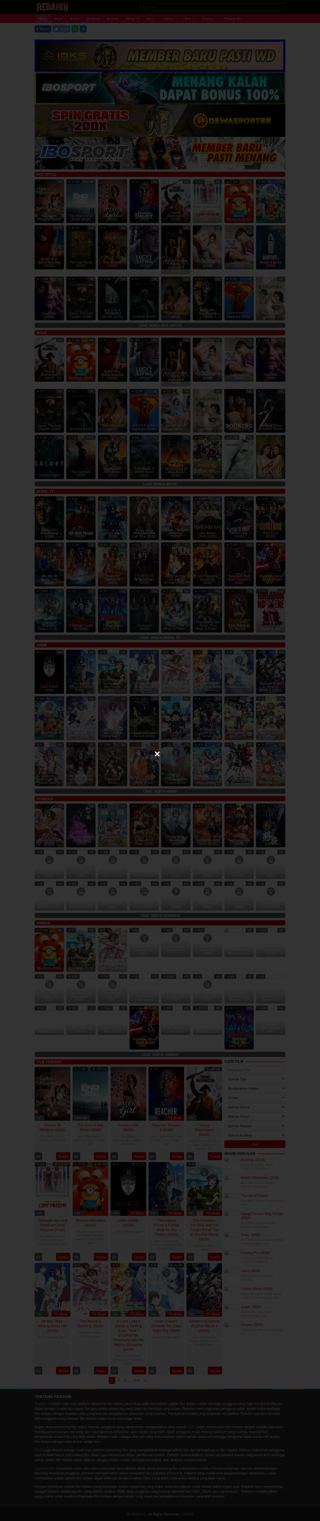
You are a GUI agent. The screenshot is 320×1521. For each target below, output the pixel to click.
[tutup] (157, 754)
